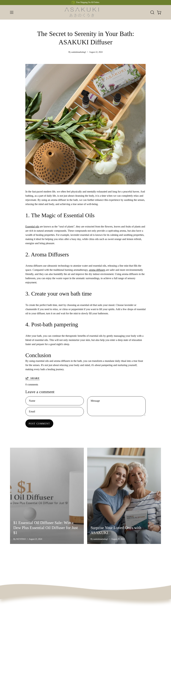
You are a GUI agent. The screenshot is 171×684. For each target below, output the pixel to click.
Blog (36, 626)
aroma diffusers (97, 269)
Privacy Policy (65, 652)
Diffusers (15, 620)
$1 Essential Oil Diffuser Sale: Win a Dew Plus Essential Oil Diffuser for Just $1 (45, 527)
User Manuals (64, 631)
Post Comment (39, 423)
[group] (85, 2)
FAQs (60, 620)
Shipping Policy (65, 658)
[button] (152, 12)
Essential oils (32, 226)
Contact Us (63, 626)
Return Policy (64, 647)
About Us (39, 620)
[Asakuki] (85, 12)
